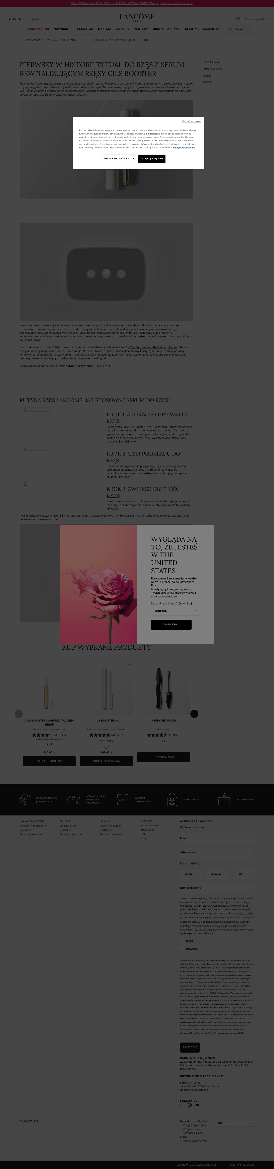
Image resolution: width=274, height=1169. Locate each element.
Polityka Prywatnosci (184, 148)
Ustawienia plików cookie (119, 158)
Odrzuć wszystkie (191, 121)
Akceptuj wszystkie (152, 158)
